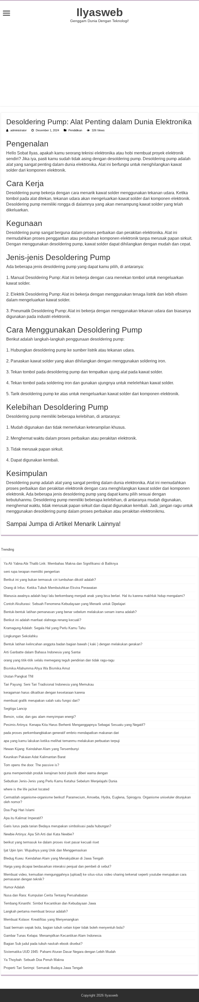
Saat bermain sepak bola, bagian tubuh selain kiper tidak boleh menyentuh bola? (64, 927)
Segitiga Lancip (15, 709)
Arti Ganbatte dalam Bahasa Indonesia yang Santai (42, 652)
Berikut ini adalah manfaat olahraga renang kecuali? (42, 620)
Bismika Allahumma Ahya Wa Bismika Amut (37, 668)
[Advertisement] (99, 64)
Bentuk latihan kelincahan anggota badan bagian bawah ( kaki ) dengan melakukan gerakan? (73, 644)
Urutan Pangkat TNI (18, 676)
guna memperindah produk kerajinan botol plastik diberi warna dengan (56, 773)
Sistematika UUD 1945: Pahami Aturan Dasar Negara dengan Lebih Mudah (60, 952)
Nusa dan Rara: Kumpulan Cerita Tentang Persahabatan (46, 895)
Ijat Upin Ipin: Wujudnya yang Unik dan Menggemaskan (45, 850)
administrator (18, 130)
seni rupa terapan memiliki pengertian (32, 572)
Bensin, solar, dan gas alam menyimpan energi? (40, 717)
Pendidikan (75, 130)
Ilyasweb (99, 12)
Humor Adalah (14, 887)
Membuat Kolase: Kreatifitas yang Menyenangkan (41, 919)
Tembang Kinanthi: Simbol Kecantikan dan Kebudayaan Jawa (50, 903)
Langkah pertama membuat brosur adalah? (36, 911)
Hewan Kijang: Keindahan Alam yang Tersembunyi (41, 749)
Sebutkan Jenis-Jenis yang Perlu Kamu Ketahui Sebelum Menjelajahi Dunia (60, 781)
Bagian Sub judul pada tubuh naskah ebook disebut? (43, 944)
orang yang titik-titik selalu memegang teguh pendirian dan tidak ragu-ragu (59, 660)
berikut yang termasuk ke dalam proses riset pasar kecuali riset (51, 842)
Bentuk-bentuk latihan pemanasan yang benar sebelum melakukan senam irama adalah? (70, 612)
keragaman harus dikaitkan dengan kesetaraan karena (44, 692)
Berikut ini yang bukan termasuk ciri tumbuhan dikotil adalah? (50, 580)
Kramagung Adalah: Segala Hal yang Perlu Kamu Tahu (45, 628)
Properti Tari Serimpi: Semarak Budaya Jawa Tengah (43, 968)
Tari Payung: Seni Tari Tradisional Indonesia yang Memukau (49, 684)
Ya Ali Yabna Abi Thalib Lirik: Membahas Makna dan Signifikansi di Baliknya (61, 563)
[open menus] (6, 13)
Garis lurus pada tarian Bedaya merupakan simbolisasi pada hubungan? (57, 826)
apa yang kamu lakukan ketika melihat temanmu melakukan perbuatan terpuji (62, 741)
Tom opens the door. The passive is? (31, 765)
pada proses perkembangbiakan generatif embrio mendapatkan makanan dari (61, 733)
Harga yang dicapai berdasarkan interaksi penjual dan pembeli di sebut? (57, 866)
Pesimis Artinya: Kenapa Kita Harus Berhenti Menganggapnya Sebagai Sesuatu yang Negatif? (74, 725)
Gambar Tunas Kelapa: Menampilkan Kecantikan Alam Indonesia (52, 936)
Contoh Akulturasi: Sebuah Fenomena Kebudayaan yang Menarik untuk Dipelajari (64, 604)
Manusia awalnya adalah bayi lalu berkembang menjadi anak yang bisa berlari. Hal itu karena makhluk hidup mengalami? (94, 596)
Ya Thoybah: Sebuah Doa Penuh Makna (34, 960)
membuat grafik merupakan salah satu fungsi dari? (42, 700)
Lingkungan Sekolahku (21, 636)
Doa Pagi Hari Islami (19, 810)
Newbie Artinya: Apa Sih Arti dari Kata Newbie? (39, 834)
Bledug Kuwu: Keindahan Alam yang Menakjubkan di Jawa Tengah (53, 858)
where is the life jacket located (26, 789)
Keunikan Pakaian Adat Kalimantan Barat (35, 757)
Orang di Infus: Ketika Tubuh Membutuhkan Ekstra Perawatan (50, 588)
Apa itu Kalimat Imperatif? (23, 818)
